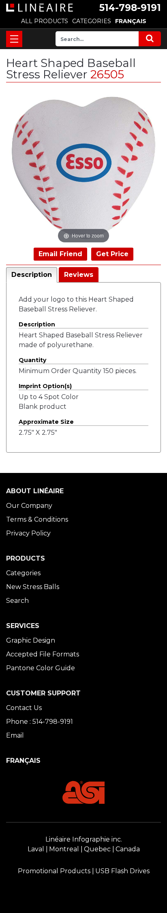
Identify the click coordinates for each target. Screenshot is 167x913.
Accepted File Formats (42, 654)
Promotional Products (54, 871)
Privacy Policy (28, 533)
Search (17, 600)
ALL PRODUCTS (44, 21)
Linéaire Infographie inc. (83, 839)
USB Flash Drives (122, 871)
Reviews (78, 274)
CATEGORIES (91, 21)
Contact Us (24, 708)
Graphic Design (30, 640)
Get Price (112, 254)
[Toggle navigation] (14, 39)
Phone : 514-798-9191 (39, 721)
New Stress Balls (32, 587)
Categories (23, 573)
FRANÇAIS (130, 21)
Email (15, 735)
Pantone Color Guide (40, 668)
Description (31, 274)
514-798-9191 (130, 7)
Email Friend (60, 254)
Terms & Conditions (37, 519)
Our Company (29, 505)
